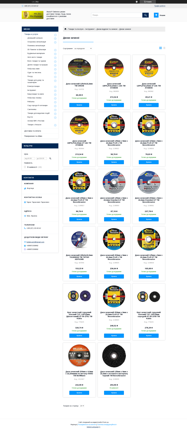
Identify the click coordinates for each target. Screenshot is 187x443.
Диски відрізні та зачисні (106, 29)
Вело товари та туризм (36, 61)
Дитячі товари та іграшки (37, 65)
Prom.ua (106, 422)
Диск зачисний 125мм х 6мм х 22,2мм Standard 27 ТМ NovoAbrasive (114, 200)
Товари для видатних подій (38, 113)
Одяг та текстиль (34, 72)
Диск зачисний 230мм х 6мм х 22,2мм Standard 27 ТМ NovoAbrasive (148, 200)
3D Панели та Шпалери (36, 49)
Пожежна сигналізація (36, 46)
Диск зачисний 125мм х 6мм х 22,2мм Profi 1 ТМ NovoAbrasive (114, 143)
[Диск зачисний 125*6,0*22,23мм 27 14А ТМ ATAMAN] (149, 67)
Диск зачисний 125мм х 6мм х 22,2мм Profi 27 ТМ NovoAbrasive (79, 200)
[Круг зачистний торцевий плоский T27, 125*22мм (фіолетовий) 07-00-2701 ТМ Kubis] (79, 296)
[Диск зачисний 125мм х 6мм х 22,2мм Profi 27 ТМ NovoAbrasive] (79, 182)
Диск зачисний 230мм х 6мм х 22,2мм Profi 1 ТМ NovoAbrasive (114, 257)
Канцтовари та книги (35, 94)
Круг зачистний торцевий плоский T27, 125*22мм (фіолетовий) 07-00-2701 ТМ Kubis (79, 315)
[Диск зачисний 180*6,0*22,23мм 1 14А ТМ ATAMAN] (114, 67)
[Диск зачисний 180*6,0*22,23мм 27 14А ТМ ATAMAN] (79, 125)
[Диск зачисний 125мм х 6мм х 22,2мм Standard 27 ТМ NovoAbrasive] (114, 182)
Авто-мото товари (34, 57)
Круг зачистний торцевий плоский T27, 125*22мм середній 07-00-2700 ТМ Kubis (149, 315)
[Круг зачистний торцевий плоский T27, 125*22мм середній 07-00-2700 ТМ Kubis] (149, 296)
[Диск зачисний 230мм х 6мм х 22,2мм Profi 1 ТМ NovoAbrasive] (114, 239)
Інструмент (90, 29)
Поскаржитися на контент (87, 424)
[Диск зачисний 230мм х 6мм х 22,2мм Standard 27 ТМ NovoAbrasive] (149, 182)
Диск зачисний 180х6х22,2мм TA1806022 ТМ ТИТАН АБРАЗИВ (79, 257)
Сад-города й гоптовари (37, 105)
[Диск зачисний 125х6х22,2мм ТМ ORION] (79, 67)
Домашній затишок (35, 38)
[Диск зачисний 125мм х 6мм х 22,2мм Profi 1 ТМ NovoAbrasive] (114, 125)
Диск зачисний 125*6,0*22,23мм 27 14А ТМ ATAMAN (149, 86)
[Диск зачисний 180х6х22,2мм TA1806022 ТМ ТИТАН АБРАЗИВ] (79, 239)
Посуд (30, 76)
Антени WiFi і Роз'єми (35, 121)
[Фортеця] (32, 18)
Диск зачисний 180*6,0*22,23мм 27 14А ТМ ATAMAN (79, 143)
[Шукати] (145, 15)
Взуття (30, 117)
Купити (79, 105)
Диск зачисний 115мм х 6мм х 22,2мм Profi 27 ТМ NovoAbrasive (148, 143)
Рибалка (30, 102)
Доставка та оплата (32, 131)
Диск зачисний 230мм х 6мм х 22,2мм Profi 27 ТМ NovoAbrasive (114, 314)
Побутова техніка (34, 98)
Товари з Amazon (34, 125)
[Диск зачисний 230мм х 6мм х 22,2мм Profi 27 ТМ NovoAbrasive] (114, 296)
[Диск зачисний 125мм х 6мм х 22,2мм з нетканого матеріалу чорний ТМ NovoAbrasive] (114, 355)
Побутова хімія (33, 69)
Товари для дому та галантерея (35, 81)
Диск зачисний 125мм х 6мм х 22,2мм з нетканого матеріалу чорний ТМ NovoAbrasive (114, 374)
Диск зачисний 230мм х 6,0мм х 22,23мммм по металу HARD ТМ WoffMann (79, 374)
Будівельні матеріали (36, 53)
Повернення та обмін (33, 136)
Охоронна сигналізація (36, 42)
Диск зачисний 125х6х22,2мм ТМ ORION (79, 85)
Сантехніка (31, 109)
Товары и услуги (31, 34)
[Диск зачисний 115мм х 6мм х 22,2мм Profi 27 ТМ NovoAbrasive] (149, 125)
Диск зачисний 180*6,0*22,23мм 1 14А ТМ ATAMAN (114, 86)
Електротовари (33, 86)
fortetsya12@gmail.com (35, 242)
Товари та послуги (75, 29)
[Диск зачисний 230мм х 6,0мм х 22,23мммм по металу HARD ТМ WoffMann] (79, 355)
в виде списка (164, 48)
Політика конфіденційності (107, 424)
